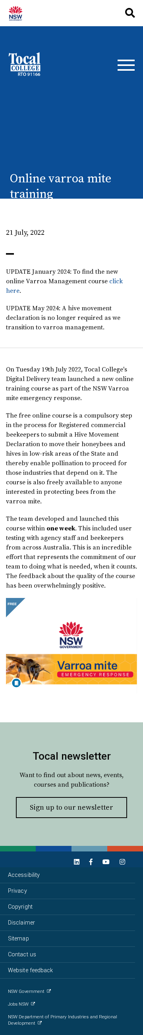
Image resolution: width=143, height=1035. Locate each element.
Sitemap (18, 938)
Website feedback (30, 970)
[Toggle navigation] (126, 65)
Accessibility (24, 875)
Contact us (22, 954)
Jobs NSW (18, 1004)
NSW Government (26, 991)
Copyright (20, 906)
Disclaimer (21, 922)
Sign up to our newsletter (71, 807)
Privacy (17, 891)
